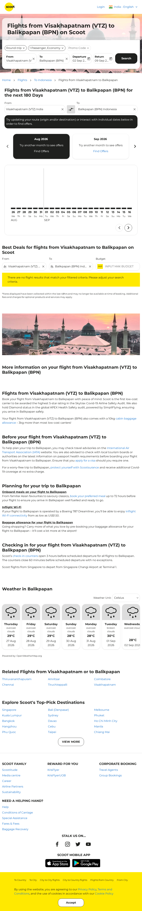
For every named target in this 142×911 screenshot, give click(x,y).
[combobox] (33, 109)
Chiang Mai (102, 732)
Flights (22, 80)
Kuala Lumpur (12, 715)
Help (5, 807)
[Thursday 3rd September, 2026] (57, 208)
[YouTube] (88, 844)
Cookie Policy (104, 893)
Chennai (8, 684)
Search (126, 58)
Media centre (11, 775)
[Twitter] (78, 844)
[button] (46, 48)
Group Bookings (110, 775)
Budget (100, 258)
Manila (98, 726)
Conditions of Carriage (17, 812)
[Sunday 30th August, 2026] (35, 208)
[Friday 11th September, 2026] (102, 208)
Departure (79, 56)
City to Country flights (75, 880)
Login (101, 7)
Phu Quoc (9, 732)
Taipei (52, 732)
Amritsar (54, 679)
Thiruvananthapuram (17, 679)
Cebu (52, 726)
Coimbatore (102, 679)
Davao (52, 721)
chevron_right (134, 146)
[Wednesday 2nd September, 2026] (52, 208)
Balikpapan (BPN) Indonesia (52, 60)
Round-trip (14, 48)
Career (6, 781)
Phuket (99, 715)
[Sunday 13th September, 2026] (113, 208)
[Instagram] (67, 844)
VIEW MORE (71, 741)
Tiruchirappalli (57, 684)
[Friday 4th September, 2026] (63, 208)
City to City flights (50, 880)
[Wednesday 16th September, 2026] (129, 208)
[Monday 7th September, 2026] (79, 208)
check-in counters (25, 556)
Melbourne (101, 709)
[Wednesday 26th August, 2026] (13, 208)
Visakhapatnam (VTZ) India (19, 60)
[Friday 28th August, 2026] (24, 208)
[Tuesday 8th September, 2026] (85, 208)
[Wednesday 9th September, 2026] (90, 208)
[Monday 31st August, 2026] (41, 208)
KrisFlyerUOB (56, 775)
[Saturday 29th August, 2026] (30, 208)
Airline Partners (12, 786)
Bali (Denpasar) (58, 709)
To (41, 56)
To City (33, 880)
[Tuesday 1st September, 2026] (46, 208)
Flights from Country (102, 880)
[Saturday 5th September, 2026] (68, 208)
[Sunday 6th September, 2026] (74, 208)
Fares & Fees (10, 823)
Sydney (53, 715)
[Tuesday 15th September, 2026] (124, 208)
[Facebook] (57, 844)
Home (6, 80)
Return (99, 56)
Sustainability (11, 792)
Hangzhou (9, 726)
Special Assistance (14, 818)
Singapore (9, 709)
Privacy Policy (87, 889)
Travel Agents (108, 770)
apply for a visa (85, 460)
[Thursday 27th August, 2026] (18, 208)
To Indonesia (43, 80)
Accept (71, 902)
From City (122, 880)
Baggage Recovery (15, 829)
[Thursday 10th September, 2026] (96, 208)
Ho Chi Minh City (105, 721)
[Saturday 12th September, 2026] (107, 208)
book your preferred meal (87, 496)
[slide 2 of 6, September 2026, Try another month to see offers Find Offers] (100, 146)
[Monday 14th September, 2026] (118, 208)
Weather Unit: (102, 597)
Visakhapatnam (105, 684)
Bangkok (8, 721)
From (10, 56)
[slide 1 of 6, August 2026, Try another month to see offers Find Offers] (41, 146)
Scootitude (9, 770)
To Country (20, 880)
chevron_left (7, 146)
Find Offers (41, 151)
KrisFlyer (53, 770)
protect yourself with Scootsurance (74, 467)
